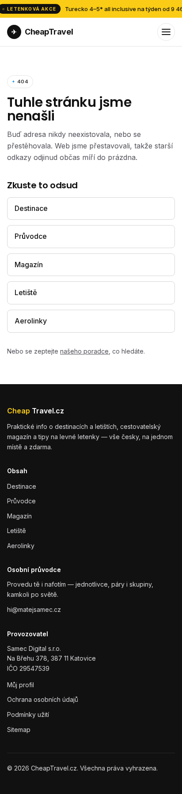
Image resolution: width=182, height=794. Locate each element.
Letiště (26, 292)
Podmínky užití (28, 714)
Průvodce (31, 236)
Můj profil (20, 685)
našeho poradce (84, 351)
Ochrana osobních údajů (42, 699)
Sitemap (18, 729)
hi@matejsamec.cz (34, 609)
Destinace (31, 208)
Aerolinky (31, 320)
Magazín (29, 264)
